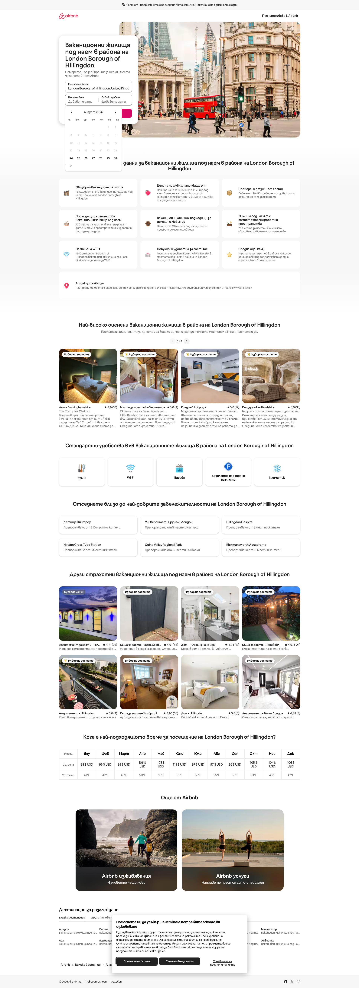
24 (71, 158)
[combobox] (98, 88)
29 (108, 158)
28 (100, 158)
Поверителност (97, 981)
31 (71, 166)
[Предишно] (173, 341)
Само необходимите (179, 961)
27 (93, 158)
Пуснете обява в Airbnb (280, 16)
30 (115, 158)
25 (78, 158)
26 (85, 158)
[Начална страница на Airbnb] (68, 16)
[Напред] (187, 341)
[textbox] (82, 101)
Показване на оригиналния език (216, 5)
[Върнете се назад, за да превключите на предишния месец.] (72, 112)
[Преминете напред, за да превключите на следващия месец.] (115, 112)
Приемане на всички (136, 961)
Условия (116, 981)
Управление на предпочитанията (222, 963)
